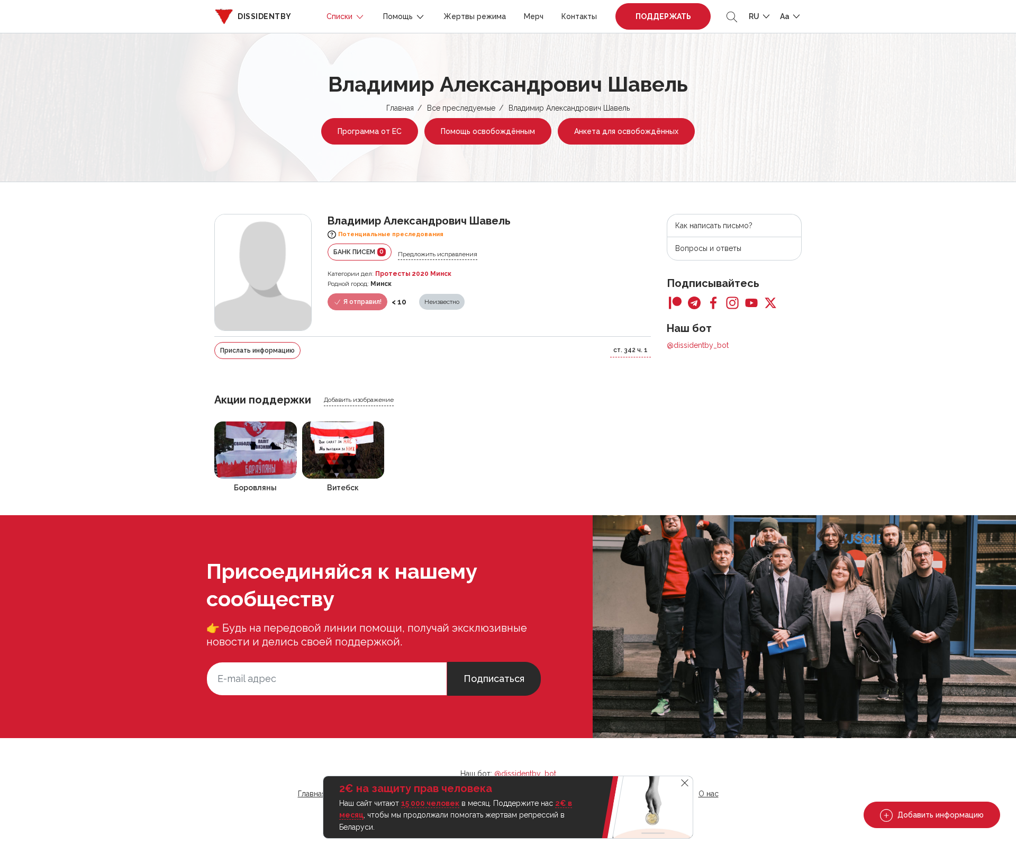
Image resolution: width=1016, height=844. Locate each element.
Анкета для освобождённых (626, 131)
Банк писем (358, 252)
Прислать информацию (257, 350)
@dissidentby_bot (698, 345)
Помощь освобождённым (488, 131)
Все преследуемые (461, 108)
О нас (708, 793)
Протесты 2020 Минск (413, 273)
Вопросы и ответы (708, 248)
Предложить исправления (437, 254)
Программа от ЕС (370, 131)
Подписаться (494, 678)
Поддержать (663, 16)
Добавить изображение (359, 399)
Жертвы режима (474, 16)
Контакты (579, 16)
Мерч (533, 16)
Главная (400, 108)
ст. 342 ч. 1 (630, 350)
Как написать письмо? (713, 225)
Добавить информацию (939, 815)
